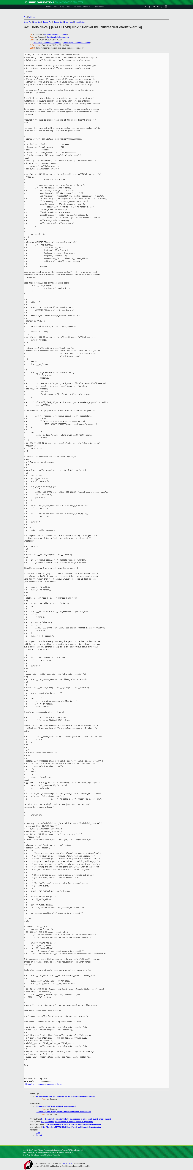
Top (25, 17)
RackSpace (67, 1163)
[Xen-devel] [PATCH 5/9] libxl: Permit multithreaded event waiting (63, 1112)
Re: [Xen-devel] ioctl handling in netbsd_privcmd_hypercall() (67, 1122)
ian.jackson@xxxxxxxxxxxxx (55, 34)
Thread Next (58, 22)
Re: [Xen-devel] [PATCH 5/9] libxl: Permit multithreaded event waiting (65, 1096)
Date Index (68, 22)
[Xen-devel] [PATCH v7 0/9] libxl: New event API (56, 1106)
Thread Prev (47, 22)
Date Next (37, 22)
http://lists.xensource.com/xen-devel (43, 1084)
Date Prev (28, 22)
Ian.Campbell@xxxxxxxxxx (58, 37)
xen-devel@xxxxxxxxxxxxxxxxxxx (47, 42)
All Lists (31, 17)
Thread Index (79, 22)
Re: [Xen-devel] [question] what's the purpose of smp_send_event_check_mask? (76, 1119)
